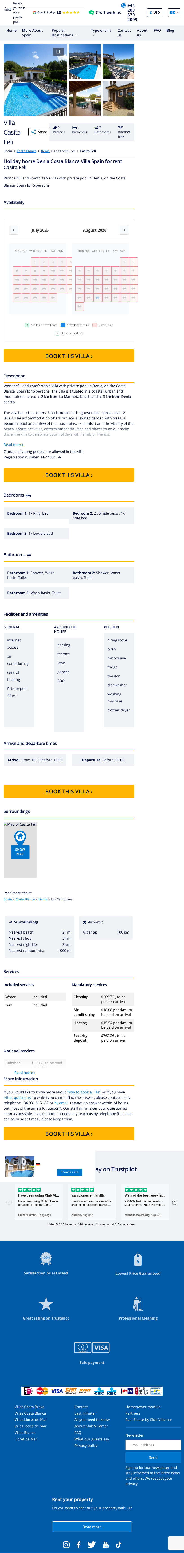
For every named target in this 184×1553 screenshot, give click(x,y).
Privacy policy (85, 1445)
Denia (45, 151)
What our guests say (91, 1439)
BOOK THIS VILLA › (69, 356)
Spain (8, 899)
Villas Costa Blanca (30, 1413)
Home (11, 30)
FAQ (157, 30)
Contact (81, 1406)
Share (42, 132)
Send (153, 1457)
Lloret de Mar (26, 1439)
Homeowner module (142, 1406)
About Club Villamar (91, 1426)
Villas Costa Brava (29, 1406)
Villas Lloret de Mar (31, 1419)
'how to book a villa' (83, 1092)
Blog (170, 30)
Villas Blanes (25, 1432)
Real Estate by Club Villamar (148, 1419)
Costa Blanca (26, 151)
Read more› (13, 444)
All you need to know (92, 1419)
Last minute (84, 1413)
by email (61, 1102)
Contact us (124, 32)
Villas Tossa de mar (31, 1426)
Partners (132, 1413)
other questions (17, 1097)
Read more (92, 1526)
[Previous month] (13, 230)
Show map (20, 851)
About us (142, 32)
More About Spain (32, 32)
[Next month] (124, 230)
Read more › (24, 1072)
